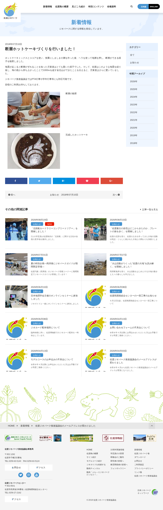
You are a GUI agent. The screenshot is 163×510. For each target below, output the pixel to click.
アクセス (40, 467)
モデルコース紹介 (94, 461)
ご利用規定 (139, 465)
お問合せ (16, 467)
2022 (132, 112)
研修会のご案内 (117, 457)
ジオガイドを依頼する (96, 465)
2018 (132, 143)
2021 (132, 120)
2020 (132, 127)
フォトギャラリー (118, 468)
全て (132, 55)
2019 (132, 135)
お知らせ (54, 194)
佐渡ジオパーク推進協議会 (145, 476)
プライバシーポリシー (143, 468)
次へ (115, 194)
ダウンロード (140, 457)
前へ (13, 194)
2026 (132, 81)
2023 (132, 104)
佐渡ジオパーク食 (142, 453)
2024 (132, 97)
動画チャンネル (93, 468)
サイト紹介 (91, 457)
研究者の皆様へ (117, 461)
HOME (89, 450)
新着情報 (138, 450)
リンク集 (138, 472)
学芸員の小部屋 (117, 453)
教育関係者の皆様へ (119, 465)
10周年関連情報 (117, 450)
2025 (132, 89)
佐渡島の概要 (92, 453)
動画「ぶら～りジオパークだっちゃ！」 (98, 473)
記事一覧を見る (150, 209)
